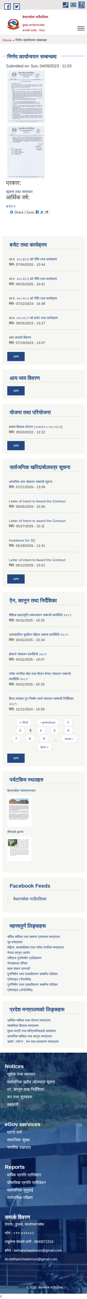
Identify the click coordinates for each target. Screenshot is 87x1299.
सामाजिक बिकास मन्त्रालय (23, 1026)
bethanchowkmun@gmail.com (38, 1250)
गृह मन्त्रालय (14, 942)
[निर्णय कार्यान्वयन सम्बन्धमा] (26, 96)
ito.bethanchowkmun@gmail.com (31, 1259)
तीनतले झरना (15, 832)
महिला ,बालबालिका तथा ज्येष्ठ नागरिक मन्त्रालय (35, 947)
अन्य (16, 356)
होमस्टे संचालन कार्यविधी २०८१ (28, 654)
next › (69, 739)
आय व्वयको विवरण (20, 337)
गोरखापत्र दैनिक (17, 963)
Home (7, 40)
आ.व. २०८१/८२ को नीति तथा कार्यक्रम (33, 298)
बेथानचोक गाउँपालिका (29, 899)
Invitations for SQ (22, 540)
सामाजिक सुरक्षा (18, 1140)
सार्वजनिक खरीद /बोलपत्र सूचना (31, 1082)
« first (24, 722)
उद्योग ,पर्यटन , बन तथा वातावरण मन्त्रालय (33, 1041)
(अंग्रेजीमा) (25, 990)
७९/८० (11, 206)
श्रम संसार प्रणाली (18, 969)
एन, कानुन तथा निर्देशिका (25, 1089)
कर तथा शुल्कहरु (19, 1097)
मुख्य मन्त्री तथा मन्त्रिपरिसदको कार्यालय (31, 1031)
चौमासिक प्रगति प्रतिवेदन (26, 1182)
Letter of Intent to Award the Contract (37, 501)
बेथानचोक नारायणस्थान (21, 790)
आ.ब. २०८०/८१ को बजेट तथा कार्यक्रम (33, 318)
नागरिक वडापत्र (19, 1147)
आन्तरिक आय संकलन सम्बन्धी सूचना (30, 482)
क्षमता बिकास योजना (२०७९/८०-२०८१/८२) (36, 427)
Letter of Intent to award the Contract (37, 521)
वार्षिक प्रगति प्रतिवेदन (24, 1175)
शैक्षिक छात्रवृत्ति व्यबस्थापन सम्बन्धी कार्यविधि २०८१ (40, 615)
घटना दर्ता (14, 1132)
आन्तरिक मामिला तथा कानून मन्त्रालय (29, 1036)
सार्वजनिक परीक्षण (20, 1197)
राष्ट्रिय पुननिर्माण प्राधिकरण (24, 958)
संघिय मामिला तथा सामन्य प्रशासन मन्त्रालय (33, 937)
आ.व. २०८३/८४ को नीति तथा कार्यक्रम (33, 259)
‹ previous (47, 722)
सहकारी (12, 1104)
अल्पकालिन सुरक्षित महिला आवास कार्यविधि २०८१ (38, 634)
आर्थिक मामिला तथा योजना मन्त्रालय (29, 1020)
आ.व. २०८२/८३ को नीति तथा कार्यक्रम (33, 279)
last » (44, 747)
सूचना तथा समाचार (19, 192)
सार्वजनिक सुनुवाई (20, 1190)
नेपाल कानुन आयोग (18, 953)
